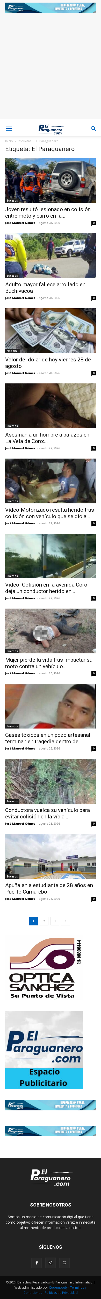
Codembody (58, 1287)
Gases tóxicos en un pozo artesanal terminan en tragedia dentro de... (47, 738)
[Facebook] (36, 1263)
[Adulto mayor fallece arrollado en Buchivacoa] (50, 255)
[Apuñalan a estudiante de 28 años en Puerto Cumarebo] (50, 856)
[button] (9, 129)
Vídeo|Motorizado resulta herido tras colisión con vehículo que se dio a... (49, 513)
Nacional (12, 351)
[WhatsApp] (64, 1263)
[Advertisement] (50, 68)
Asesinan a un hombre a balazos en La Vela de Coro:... (47, 438)
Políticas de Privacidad (61, 1292)
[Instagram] (50, 1263)
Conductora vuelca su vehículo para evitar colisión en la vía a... (47, 813)
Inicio (9, 141)
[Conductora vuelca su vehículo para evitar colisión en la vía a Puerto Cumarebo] (50, 781)
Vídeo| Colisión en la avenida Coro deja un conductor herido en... (46, 588)
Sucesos (12, 200)
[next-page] (65, 921)
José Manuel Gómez (20, 223)
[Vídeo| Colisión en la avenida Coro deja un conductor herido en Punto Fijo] (50, 556)
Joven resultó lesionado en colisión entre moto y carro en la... (48, 212)
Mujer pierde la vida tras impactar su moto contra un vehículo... (48, 663)
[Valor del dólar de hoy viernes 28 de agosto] (50, 330)
